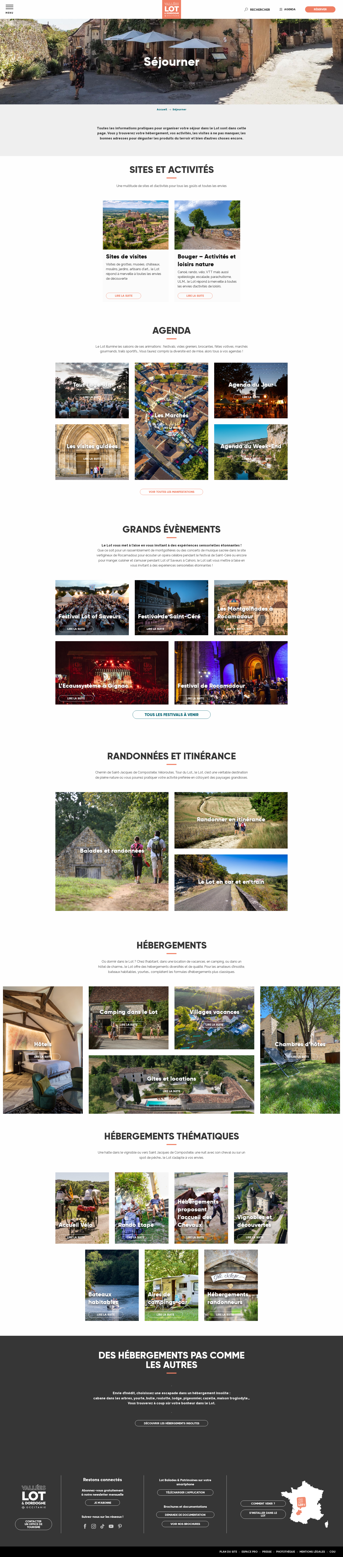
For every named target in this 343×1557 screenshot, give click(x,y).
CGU (332, 1551)
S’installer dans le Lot (263, 1514)
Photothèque (285, 1551)
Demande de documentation (185, 1515)
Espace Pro (250, 1551)
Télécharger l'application (185, 1492)
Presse (267, 1551)
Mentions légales (312, 1551)
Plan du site (228, 1551)
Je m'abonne (102, 1503)
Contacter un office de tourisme (33, 1524)
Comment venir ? (263, 1503)
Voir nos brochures (185, 1524)
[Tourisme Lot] (171, 9)
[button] (260, 9)
